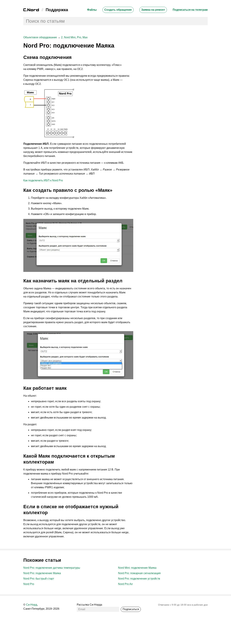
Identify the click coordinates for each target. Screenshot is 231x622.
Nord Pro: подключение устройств (139, 578)
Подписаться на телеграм (190, 9)
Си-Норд (31, 604)
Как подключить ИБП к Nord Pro (43, 180)
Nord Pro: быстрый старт (38, 578)
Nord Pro (28, 584)
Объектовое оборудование (40, 37)
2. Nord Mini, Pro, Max (74, 37)
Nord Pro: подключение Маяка (42, 573)
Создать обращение (118, 9)
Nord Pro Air (125, 584)
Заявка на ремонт (153, 9)
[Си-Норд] (31, 10)
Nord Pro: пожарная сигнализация (139, 573)
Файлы (92, 9)
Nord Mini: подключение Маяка (137, 567)
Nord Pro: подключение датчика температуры (51, 567)
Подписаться (131, 609)
